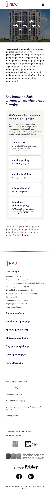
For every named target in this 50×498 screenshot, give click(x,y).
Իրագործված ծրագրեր (15, 307)
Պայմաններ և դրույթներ (14, 435)
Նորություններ (12, 388)
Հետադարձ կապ (13, 415)
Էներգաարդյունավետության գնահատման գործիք (25, 408)
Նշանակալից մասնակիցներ (17, 286)
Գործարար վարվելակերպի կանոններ (21, 293)
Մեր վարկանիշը (12, 297)
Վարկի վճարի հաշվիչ (15, 400)
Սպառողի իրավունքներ (16, 381)
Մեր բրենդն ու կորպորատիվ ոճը (19, 290)
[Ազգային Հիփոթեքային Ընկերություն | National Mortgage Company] (12, 4)
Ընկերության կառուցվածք (17, 304)
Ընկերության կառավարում (17, 300)
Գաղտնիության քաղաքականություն (19, 432)
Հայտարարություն (14, 394)
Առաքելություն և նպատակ (17, 280)
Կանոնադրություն (13, 276)
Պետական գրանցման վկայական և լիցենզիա (25, 283)
